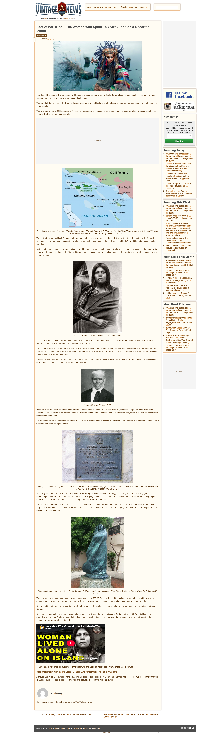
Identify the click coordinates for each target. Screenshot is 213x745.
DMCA (69, 728)
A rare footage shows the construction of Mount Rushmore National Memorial (178, 240)
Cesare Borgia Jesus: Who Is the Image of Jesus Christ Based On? (178, 185)
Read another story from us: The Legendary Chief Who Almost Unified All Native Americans (76, 672)
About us (133, 7)
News (89, 7)
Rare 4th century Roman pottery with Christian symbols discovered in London (179, 193)
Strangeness (41, 35)
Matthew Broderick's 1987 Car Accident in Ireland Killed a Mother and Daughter (179, 287)
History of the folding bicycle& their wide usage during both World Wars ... (179, 280)
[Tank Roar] (190, 728)
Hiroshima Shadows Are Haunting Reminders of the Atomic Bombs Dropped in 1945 (177, 177)
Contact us (143, 7)
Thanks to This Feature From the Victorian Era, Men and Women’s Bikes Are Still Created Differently (178, 167)
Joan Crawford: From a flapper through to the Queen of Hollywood (179, 247)
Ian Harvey (50, 39)
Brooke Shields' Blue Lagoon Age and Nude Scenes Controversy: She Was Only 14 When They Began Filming (179, 338)
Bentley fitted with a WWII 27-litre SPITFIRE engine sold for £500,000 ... (179, 218)
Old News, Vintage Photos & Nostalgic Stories (58, 18)
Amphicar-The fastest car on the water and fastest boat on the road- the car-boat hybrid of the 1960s (179, 157)
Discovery (98, 7)
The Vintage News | (58, 728)
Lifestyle (123, 7)
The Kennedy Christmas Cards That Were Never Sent (67, 714)
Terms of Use (94, 728)
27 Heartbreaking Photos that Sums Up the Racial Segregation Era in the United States (179, 321)
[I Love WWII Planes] (193, 728)
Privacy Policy (80, 728)
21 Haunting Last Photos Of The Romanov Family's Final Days (178, 295)
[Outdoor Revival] (185, 728)
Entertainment (111, 7)
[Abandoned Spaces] (187, 728)
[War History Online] (182, 728)
